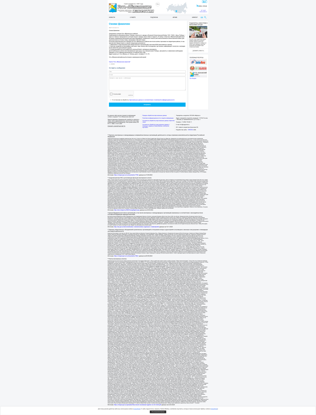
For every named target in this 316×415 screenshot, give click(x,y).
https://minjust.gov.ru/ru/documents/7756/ (126, 175)
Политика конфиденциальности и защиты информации (157, 118)
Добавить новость (198, 50)
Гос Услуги (193, 78)
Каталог (195, 17)
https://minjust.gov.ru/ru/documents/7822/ (126, 256)
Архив (175, 17)
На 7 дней (203, 10)
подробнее (137, 409)
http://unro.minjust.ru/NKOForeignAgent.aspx (127, 210)
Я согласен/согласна (158, 412)
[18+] (131, 8)
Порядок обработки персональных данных (154, 115)
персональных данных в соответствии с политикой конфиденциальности (151, 100)
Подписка (154, 17)
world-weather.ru (203, 11)
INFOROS (190, 130)
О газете (133, 17)
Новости (112, 17)
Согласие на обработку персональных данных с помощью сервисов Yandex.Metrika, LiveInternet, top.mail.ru (156, 126)
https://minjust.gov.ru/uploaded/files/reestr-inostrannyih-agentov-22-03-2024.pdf (137, 405)
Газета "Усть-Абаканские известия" (119, 62)
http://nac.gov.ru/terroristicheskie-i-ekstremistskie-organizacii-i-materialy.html (136, 227)
